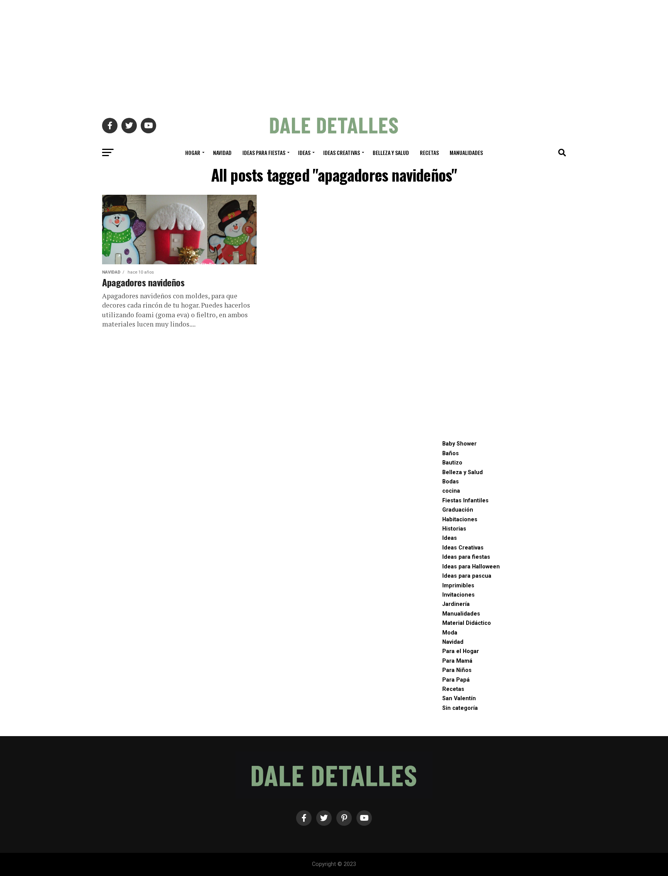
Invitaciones (458, 595)
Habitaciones (459, 519)
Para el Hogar (460, 651)
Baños (450, 453)
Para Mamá (457, 661)
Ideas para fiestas (263, 152)
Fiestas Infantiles (465, 500)
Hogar (192, 152)
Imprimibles (458, 585)
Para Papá (456, 680)
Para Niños (457, 670)
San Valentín (459, 698)
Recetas (429, 152)
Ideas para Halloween (471, 566)
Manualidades (466, 152)
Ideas (304, 152)
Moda (449, 632)
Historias (454, 529)
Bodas (450, 481)
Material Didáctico (466, 623)
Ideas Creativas (341, 152)
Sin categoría (460, 708)
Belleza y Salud (391, 152)
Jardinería (456, 604)
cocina (451, 491)
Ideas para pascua (466, 576)
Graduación (457, 510)
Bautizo (452, 462)
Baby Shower (459, 444)
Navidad (222, 152)
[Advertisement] (334, 54)
